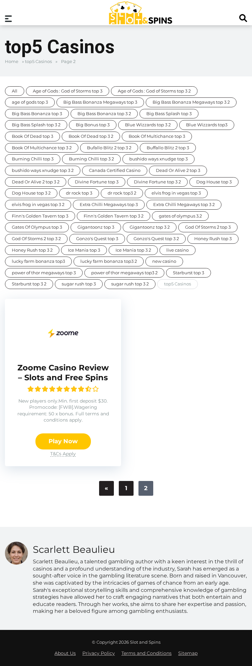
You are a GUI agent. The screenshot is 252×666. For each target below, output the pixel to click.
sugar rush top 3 (79, 283)
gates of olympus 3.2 (180, 216)
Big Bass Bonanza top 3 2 (104, 113)
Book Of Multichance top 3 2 (42, 147)
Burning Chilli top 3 (32, 158)
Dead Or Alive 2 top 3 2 (35, 181)
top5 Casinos (38, 61)
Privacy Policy (98, 653)
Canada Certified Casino (114, 170)
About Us (65, 653)
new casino (164, 261)
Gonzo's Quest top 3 (97, 238)
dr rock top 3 (79, 193)
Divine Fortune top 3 (96, 181)
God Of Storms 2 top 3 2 (36, 238)
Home (11, 61)
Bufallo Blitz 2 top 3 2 (109, 147)
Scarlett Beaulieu (74, 549)
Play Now (63, 441)
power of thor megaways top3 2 (124, 272)
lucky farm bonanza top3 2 (108, 261)
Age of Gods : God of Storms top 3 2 (154, 91)
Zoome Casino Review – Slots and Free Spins (63, 372)
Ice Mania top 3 (84, 250)
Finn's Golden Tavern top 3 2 (113, 216)
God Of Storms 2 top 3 (208, 227)
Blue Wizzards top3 (206, 124)
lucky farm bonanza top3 (38, 261)
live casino (177, 250)
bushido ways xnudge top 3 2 (43, 170)
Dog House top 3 (214, 181)
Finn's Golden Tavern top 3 (40, 216)
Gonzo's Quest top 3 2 (156, 238)
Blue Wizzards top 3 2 (148, 124)
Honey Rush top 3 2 (32, 250)
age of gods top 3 (30, 102)
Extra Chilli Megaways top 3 (109, 204)
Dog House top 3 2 (31, 193)
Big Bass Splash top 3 (169, 113)
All (14, 91)
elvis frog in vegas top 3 (176, 193)
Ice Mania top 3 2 (133, 250)
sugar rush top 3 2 (130, 283)
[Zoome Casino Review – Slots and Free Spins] (63, 351)
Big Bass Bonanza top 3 (37, 113)
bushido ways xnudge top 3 (158, 158)
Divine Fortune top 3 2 (157, 181)
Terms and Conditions (146, 653)
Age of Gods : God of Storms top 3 (67, 91)
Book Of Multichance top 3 (157, 136)
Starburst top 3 (188, 272)
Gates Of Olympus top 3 (37, 227)
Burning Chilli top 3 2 (91, 158)
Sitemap (188, 653)
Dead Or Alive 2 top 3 (178, 170)
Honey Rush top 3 (213, 238)
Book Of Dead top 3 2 (91, 136)
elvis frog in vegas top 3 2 (38, 204)
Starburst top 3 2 (29, 283)
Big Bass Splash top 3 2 (36, 124)
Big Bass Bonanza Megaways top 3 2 (191, 102)
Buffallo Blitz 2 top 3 (168, 147)
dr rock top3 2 (122, 193)
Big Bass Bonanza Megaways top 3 (100, 102)
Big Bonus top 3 (93, 124)
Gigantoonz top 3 (95, 227)
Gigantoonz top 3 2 (150, 227)
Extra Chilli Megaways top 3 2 (184, 204)
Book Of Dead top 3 (32, 136)
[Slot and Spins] (140, 12)
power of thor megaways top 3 (44, 272)
